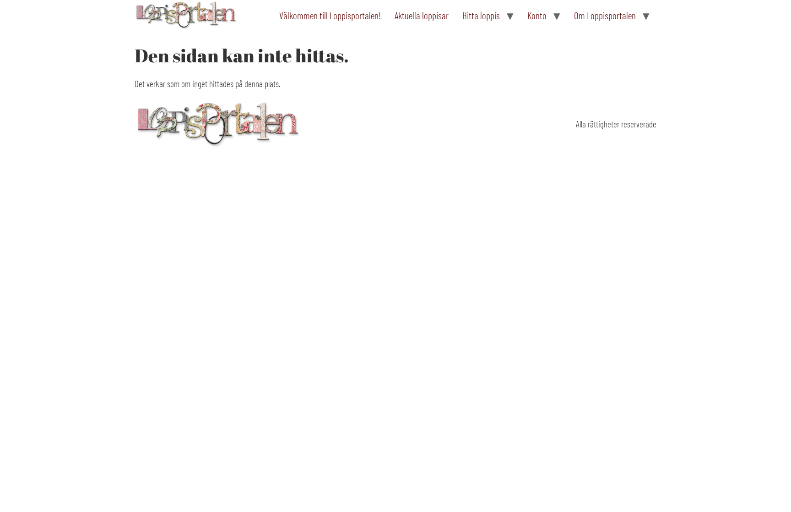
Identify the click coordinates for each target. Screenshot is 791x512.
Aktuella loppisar (422, 15)
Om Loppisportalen (605, 15)
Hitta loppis (481, 15)
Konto (537, 15)
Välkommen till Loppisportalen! (330, 15)
